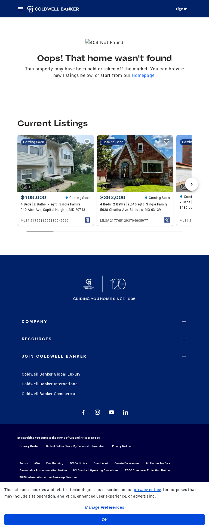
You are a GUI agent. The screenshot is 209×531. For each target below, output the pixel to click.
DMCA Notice (78, 463)
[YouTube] (111, 412)
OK (104, 519)
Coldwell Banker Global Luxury (51, 374)
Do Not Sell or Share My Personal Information (76, 446)
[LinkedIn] (126, 412)
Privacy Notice (90, 437)
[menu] (22, 8)
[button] (104, 321)
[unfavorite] (87, 141)
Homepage (143, 75)
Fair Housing (54, 463)
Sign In (181, 9)
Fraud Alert (101, 463)
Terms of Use (65, 437)
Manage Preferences (104, 507)
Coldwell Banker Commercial (49, 393)
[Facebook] (83, 412)
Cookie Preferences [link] (127, 463)
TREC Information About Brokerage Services (48, 477)
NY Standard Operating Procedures (95, 470)
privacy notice (147, 489)
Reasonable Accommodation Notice (43, 470)
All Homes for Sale (158, 463)
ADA (37, 463)
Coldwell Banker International (50, 383)
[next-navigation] (191, 184)
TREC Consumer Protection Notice (147, 470)
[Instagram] (97, 412)
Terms (24, 463)
